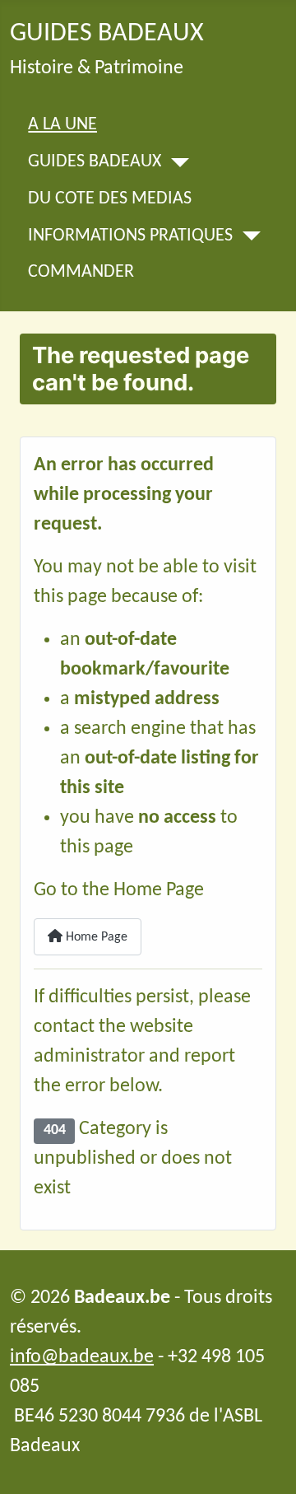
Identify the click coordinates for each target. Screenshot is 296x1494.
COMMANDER (81, 273)
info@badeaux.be (82, 1357)
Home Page (94, 937)
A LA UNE (62, 125)
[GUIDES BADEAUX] (174, 162)
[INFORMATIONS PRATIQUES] (246, 235)
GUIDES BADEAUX (94, 162)
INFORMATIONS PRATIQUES (130, 236)
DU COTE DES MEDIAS (110, 199)
